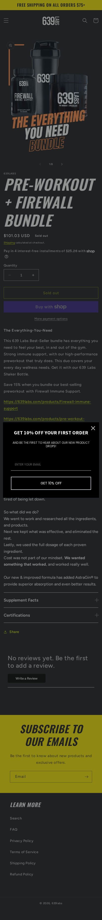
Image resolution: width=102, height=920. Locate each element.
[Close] (93, 428)
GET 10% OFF (51, 483)
